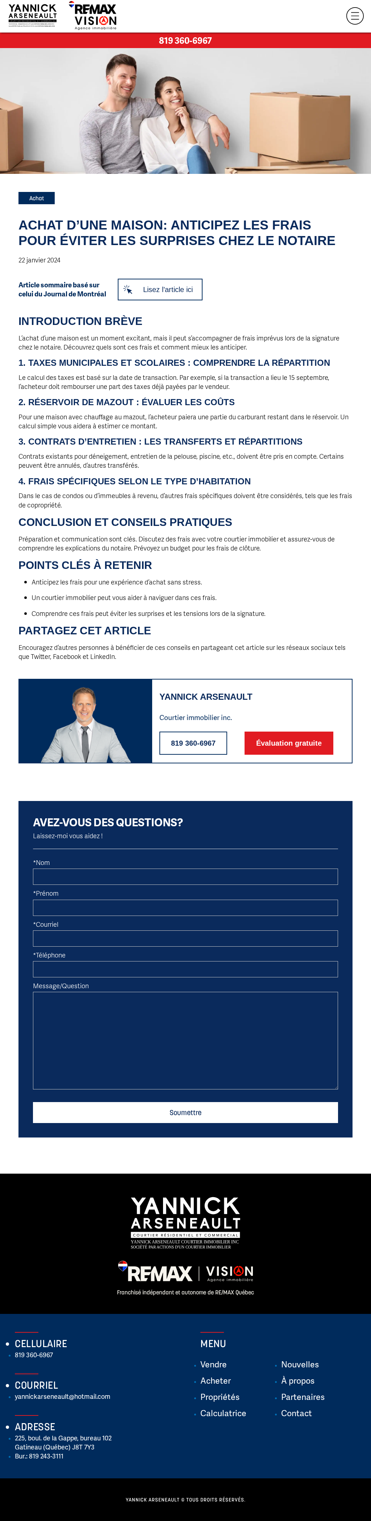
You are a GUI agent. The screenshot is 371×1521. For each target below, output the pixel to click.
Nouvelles (300, 1364)
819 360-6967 (185, 40)
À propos (297, 1380)
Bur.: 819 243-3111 (39, 1455)
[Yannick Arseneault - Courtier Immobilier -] (32, 17)
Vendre (213, 1364)
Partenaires (303, 1396)
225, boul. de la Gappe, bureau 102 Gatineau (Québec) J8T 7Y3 (63, 1442)
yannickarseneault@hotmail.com (63, 1396)
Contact (296, 1413)
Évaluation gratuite (289, 743)
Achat (36, 198)
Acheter (215, 1380)
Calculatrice (223, 1413)
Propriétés (219, 1396)
